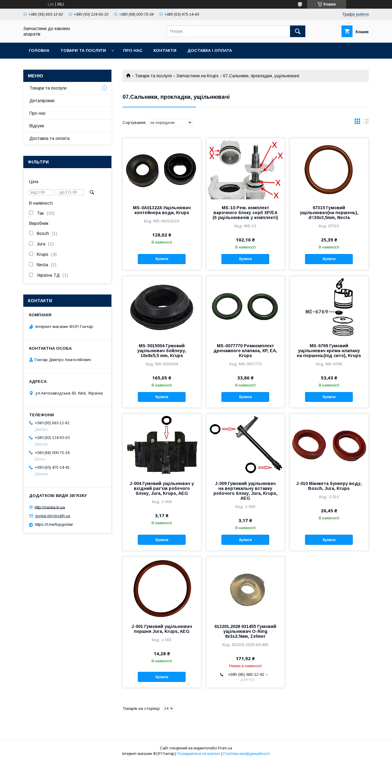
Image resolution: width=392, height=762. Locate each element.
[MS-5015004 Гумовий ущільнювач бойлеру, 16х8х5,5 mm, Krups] (162, 307)
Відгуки (36, 125)
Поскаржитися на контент (199, 754)
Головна (39, 50)
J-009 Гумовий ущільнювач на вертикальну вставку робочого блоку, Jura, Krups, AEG (245, 491)
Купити (162, 259)
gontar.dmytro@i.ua (52, 516)
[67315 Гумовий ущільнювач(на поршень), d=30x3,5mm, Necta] (329, 169)
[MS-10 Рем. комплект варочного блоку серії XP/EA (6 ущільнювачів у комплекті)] (245, 169)
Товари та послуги (83, 50)
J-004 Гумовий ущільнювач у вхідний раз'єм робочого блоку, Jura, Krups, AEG (162, 488)
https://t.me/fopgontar (54, 524)
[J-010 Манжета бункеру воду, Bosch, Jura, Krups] (329, 444)
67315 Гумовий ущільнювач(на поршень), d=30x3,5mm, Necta (329, 212)
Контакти (164, 50)
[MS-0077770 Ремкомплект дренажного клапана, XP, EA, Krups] (245, 307)
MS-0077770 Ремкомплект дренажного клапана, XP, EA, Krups (245, 350)
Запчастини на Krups (197, 75)
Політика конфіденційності (246, 754)
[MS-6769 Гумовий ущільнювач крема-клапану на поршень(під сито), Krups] (329, 307)
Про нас (132, 50)
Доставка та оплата (49, 138)
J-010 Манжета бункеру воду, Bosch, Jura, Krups (329, 486)
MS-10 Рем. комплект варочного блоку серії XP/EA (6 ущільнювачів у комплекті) (245, 212)
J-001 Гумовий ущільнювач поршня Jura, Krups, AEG (161, 629)
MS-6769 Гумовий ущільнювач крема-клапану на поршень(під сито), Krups (329, 350)
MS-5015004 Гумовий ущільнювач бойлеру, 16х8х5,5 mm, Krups (161, 350)
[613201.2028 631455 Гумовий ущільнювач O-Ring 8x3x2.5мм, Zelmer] (245, 587)
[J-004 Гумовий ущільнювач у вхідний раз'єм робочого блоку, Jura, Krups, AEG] (162, 444)
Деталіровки (42, 100)
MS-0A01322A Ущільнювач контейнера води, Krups (162, 210)
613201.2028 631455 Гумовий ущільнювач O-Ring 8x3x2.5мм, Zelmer (245, 631)
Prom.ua (225, 748)
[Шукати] (297, 31)
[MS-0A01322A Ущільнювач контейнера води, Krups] (162, 169)
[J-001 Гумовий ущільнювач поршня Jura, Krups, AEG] (162, 587)
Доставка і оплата (209, 50)
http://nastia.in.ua (50, 507)
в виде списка (366, 122)
